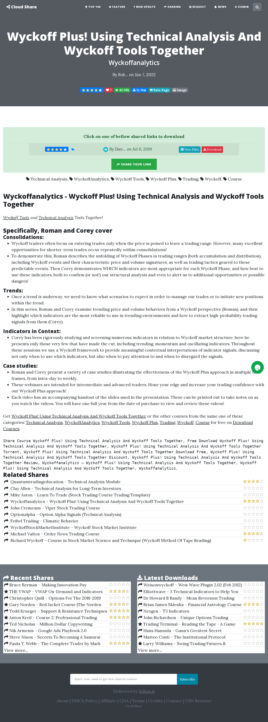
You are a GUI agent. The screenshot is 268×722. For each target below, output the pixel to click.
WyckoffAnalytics (91, 179)
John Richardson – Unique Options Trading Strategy (183, 617)
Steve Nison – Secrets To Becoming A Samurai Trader (52, 637)
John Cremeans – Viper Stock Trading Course (54, 507)
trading (192, 243)
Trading (190, 179)
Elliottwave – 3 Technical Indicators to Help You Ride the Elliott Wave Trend (188, 591)
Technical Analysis (49, 179)
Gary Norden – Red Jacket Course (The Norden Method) (52, 604)
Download (213, 149)
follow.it (147, 691)
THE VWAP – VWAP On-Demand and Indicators (55, 591)
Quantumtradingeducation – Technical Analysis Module (64, 481)
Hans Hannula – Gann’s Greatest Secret (182, 630)
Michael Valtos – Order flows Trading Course (54, 533)
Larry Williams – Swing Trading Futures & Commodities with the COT (182, 643)
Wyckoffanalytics (134, 62)
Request (199, 7)
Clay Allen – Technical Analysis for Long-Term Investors (64, 488)
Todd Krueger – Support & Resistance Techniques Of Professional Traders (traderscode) (55, 611)
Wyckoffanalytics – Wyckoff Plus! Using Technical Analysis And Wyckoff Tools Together (96, 501)
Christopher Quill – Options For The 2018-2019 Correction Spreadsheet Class (52, 598)
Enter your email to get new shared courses (106, 679)
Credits (155, 700)
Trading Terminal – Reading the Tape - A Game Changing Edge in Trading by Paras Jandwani (187, 624)
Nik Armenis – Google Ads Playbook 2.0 (47, 630)
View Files (191, 149)
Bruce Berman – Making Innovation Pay (47, 584)
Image (181, 90)
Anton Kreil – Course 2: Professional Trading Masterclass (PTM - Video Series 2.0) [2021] (50, 617)
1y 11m (141, 90)
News (222, 7)
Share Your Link (135, 164)
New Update (145, 7)
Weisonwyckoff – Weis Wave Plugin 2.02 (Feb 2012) (192, 584)
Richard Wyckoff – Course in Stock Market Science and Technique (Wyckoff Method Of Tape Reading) (109, 540)
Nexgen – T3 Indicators (165, 611)
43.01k (123, 90)
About (62, 700)
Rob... (123, 74)
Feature (118, 7)
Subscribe (187, 679)
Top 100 (94, 7)
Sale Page (161, 90)
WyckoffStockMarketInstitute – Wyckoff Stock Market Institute (72, 527)
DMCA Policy (84, 700)
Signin (243, 7)
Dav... (120, 149)
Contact (174, 700)
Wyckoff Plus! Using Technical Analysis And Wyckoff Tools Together (79, 416)
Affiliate (108, 700)
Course (235, 179)
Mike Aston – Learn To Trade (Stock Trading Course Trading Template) (79, 494)
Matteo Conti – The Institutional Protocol (183, 637)
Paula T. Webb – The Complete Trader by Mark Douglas (52, 643)
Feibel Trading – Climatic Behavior (43, 520)
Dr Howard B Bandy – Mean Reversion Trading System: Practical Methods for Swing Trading (186, 598)
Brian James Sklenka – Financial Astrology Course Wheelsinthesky (190, 604)
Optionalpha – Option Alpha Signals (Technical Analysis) (64, 514)
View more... (16, 650)
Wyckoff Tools (129, 179)
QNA (124, 700)
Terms (138, 700)
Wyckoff (213, 179)
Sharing (174, 7)
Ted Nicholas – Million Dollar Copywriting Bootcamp (48, 624)
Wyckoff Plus (163, 179)
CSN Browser (198, 700)
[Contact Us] (257, 367)
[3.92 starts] (92, 89)
